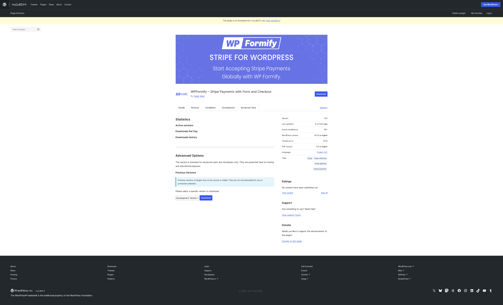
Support (323, 107)
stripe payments (320, 169)
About (13, 266)
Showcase (111, 266)
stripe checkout (320, 158)
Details (181, 107)
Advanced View (248, 107)
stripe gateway (320, 164)
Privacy (13, 279)
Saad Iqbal (199, 96)
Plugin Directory (17, 13)
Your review (287, 192)
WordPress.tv (211, 279)
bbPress (403, 274)
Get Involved (307, 266)
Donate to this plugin (292, 241)
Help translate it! (273, 20)
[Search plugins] (38, 29)
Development (228, 107)
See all (324, 192)
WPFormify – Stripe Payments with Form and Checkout (231, 92)
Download (321, 94)
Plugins (110, 274)
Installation (210, 107)
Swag (304, 279)
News (12, 270)
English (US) (322, 152)
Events (304, 270)
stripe (310, 158)
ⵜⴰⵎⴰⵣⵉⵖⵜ (40, 291)
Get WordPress (490, 4)
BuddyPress (404, 279)
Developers (209, 274)
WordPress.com (406, 266)
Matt (401, 270)
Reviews (195, 107)
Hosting (13, 274)
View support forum (291, 215)
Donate (305, 274)
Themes (110, 270)
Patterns (111, 279)
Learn (206, 266)
